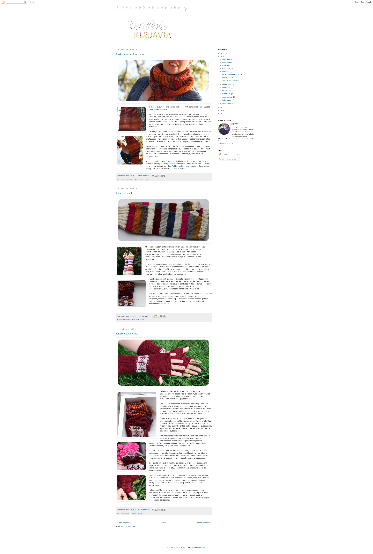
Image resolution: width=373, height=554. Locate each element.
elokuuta (226, 72)
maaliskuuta (227, 97)
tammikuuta (227, 103)
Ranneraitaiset (124, 193)
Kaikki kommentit (228, 159)
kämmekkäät (130, 319)
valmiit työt (144, 179)
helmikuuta (227, 100)
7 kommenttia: (143, 316)
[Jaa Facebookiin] (161, 175)
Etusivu (163, 523)
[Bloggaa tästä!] (156, 175)
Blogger (202, 547)
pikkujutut (135, 179)
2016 (222, 56)
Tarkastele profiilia (225, 144)
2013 (222, 113)
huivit (128, 179)
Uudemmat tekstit (124, 523)
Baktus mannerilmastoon (130, 54)
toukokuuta (227, 91)
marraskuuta (227, 62)
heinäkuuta (227, 84)
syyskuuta (226, 68)
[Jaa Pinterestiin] (164, 175)
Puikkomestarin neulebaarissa (185, 166)
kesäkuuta (226, 88)
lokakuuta (226, 65)
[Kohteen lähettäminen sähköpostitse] (153, 175)
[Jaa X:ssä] (158, 175)
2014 (222, 110)
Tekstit (224, 155)
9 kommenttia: (143, 176)
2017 (222, 53)
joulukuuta (226, 59)
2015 (222, 107)
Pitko (236, 124)
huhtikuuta (226, 94)
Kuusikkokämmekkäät (127, 333)
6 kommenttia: (143, 510)
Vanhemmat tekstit (203, 523)
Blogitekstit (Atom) (128, 526)
